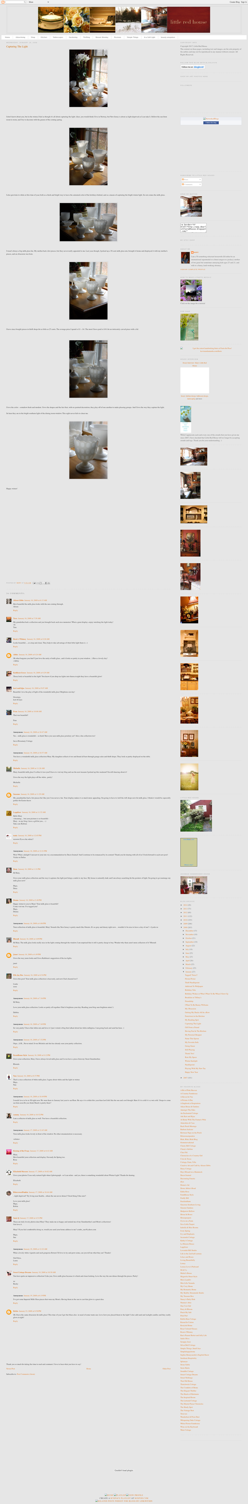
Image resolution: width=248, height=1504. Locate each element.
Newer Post (10, 1368)
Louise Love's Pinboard (189, 1266)
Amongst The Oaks (187, 1110)
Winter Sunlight (191, 1061)
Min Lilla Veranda (187, 1283)
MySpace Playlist (121, 1498)
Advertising (20, 37)
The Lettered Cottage (188, 1400)
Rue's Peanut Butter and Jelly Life (193, 1335)
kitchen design (191, 396)
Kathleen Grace (19, 672)
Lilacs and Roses (186, 1257)
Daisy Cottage (185, 1168)
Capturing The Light (193, 1023)
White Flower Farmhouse (190, 1423)
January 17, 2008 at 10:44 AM (40, 1192)
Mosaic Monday (102, 37)
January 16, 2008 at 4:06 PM (35, 923)
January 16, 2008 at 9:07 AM (36, 688)
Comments (188, 184)
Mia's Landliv (185, 1279)
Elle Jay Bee (18, 975)
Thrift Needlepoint (192, 982)
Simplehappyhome (187, 1351)
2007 (185, 1077)
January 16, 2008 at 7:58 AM (29, 618)
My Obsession (190, 1008)
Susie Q (16, 1218)
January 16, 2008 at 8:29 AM (38, 672)
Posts (186, 179)
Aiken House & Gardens (189, 1106)
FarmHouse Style (20, 1055)
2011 (185, 916)
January (189, 971)
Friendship (189, 1001)
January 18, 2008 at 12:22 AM (35, 1249)
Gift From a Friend (192, 1027)
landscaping (191, 398)
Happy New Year (191, 1072)
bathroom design (202, 396)
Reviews (117, 37)
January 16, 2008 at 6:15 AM (35, 600)
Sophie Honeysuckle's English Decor (194, 1355)
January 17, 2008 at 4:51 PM (31, 1218)
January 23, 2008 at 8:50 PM (30, 1311)
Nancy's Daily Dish (187, 1299)
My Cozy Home (186, 1286)
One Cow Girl (185, 1306)
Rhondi (16, 938)
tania (15, 835)
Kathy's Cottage (186, 1240)
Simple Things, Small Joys (190, 1348)
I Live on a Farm (186, 1221)
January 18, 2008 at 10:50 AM (44, 1272)
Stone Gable (185, 1364)
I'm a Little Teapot (187, 1224)
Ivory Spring (185, 1230)
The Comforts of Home (189, 1387)
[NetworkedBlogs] (211, 118)
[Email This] (37, 583)
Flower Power (190, 978)
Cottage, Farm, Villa (188, 1162)
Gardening (73, 37)
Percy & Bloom (186, 1309)
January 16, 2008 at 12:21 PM (35, 851)
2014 (185, 905)
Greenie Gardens (186, 1207)
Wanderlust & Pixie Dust (189, 1417)
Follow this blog (211, 122)
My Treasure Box (187, 1296)
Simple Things (132, 37)
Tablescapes (58, 37)
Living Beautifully (187, 1260)
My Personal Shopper (193, 1034)
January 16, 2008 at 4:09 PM (31, 939)
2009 (185, 923)
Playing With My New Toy (195, 1068)
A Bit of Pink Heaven (188, 1090)
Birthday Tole (190, 990)
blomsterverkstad (187, 1142)
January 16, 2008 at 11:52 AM (34, 812)
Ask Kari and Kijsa (187, 1116)
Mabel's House (186, 1273)
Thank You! (189, 1053)
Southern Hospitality (188, 1358)
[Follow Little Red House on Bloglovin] (192, 68)
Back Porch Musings (188, 1126)
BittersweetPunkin (20, 1192)
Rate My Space (191, 1057)
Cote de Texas (185, 1159)
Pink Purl (184, 1315)
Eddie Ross (184, 1191)
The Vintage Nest (187, 1410)
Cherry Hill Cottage (188, 1145)
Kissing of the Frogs (21, 1150)
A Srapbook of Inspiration (190, 1103)
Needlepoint (190, 1064)
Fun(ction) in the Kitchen (195, 1016)
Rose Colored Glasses (188, 1328)
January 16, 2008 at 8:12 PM (39, 1055)
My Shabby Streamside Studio (192, 1292)
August (189, 945)
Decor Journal (185, 1175)
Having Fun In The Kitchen (195, 1031)
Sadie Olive (184, 1338)
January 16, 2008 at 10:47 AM (35, 732)
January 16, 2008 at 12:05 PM (29, 835)
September (190, 942)
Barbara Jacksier (186, 1129)
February (189, 968)
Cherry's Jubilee (186, 1149)
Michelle (16, 768)
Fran (15, 711)
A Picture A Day (186, 1100)
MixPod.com (141, 1498)
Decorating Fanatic (187, 1178)
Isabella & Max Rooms (189, 1227)
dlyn (182, 1181)
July (187, 949)
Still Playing (190, 1049)
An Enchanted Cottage (189, 1113)
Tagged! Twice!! (191, 975)
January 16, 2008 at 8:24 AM (30, 654)
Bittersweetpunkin (187, 1136)
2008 (185, 927)
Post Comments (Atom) (26, 1374)
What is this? (188, 865)
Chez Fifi (183, 1152)
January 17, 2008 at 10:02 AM (40, 1171)
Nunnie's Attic (185, 1302)
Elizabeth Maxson (20, 1171)
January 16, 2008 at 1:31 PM (29, 869)
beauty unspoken (168, 37)
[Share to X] (43, 583)
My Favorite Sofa (191, 1042)
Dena (15, 869)
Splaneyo (184, 1361)
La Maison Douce (187, 1244)
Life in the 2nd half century (191, 1253)
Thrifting (86, 37)
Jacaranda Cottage (187, 1237)
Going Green (190, 1046)
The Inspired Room (187, 1397)
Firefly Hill (184, 1198)
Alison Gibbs (18, 600)
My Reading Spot (192, 1020)
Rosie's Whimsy (19, 639)
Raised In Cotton (187, 1322)
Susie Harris (185, 1368)
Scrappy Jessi (185, 1341)
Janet (15, 954)
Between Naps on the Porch (191, 1132)
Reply (15, 610)
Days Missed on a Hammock (191, 1172)
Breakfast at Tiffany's (193, 997)
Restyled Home (186, 1325)
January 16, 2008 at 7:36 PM (35, 998)
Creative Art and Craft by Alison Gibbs (195, 1165)
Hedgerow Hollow (187, 1211)
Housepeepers (185, 1217)
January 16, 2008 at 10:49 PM (35, 1096)
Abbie (15, 654)
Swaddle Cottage (187, 1371)
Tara (15, 618)
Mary (196, 252)
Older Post (167, 1368)
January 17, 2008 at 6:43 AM (41, 1150)
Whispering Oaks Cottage (190, 1420)
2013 (185, 908)
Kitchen (44, 37)
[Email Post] (34, 583)
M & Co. (183, 1270)
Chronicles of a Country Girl (191, 1155)
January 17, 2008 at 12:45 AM (35, 1130)
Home (7, 37)
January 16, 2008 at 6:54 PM (35, 975)
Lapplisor (17, 812)
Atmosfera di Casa (187, 1123)
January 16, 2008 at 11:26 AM (33, 768)
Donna (16, 900)
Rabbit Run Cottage (188, 1319)
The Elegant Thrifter (188, 1390)
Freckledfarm (185, 1201)
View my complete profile (192, 269)
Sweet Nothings (186, 1377)
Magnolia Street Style (188, 1276)
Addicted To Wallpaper (194, 986)
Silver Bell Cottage (187, 1345)
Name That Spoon (192, 1038)
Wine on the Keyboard (189, 1426)
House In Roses (186, 1214)
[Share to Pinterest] (48, 583)
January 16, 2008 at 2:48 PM (30, 900)
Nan (15, 1075)
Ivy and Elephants (187, 1234)
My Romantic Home (188, 1289)
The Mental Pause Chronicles (191, 1403)
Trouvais (183, 1413)
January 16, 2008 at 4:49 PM (30, 954)
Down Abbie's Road (188, 1188)
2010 (185, 920)
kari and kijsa (18, 688)
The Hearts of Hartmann (189, 1394)
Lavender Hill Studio (188, 1250)
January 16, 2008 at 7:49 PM (35, 1024)
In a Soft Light (149, 37)
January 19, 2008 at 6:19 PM (35, 1295)
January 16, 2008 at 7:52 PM (35, 1039)
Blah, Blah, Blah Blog (189, 1139)
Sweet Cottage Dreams (22, 1272)
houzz (183, 396)
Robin (15, 1311)
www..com (188, 839)
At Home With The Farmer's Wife (193, 1119)
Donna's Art (184, 1185)
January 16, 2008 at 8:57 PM (28, 1076)
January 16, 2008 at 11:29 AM (32, 794)
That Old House (186, 1381)
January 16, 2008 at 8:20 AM (38, 639)
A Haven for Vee (186, 1096)
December (190, 930)
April (188, 960)
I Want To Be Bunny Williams (196, 1005)
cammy (16, 1114)
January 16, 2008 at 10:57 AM (35, 752)
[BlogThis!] (40, 583)
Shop (33, 37)
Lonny (183, 1263)
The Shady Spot (186, 1407)
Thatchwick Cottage (188, 1384)
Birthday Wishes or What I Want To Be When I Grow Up (206, 993)
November (190, 934)
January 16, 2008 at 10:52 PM (31, 1114)
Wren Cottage (185, 1430)
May (188, 956)
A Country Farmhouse (188, 1093)
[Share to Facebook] (46, 583)
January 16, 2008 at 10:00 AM (30, 711)
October (189, 938)
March (188, 964)
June (188, 953)
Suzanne (16, 794)
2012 (185, 912)
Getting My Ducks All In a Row (197, 1012)
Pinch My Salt (185, 1312)
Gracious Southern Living (190, 1204)
